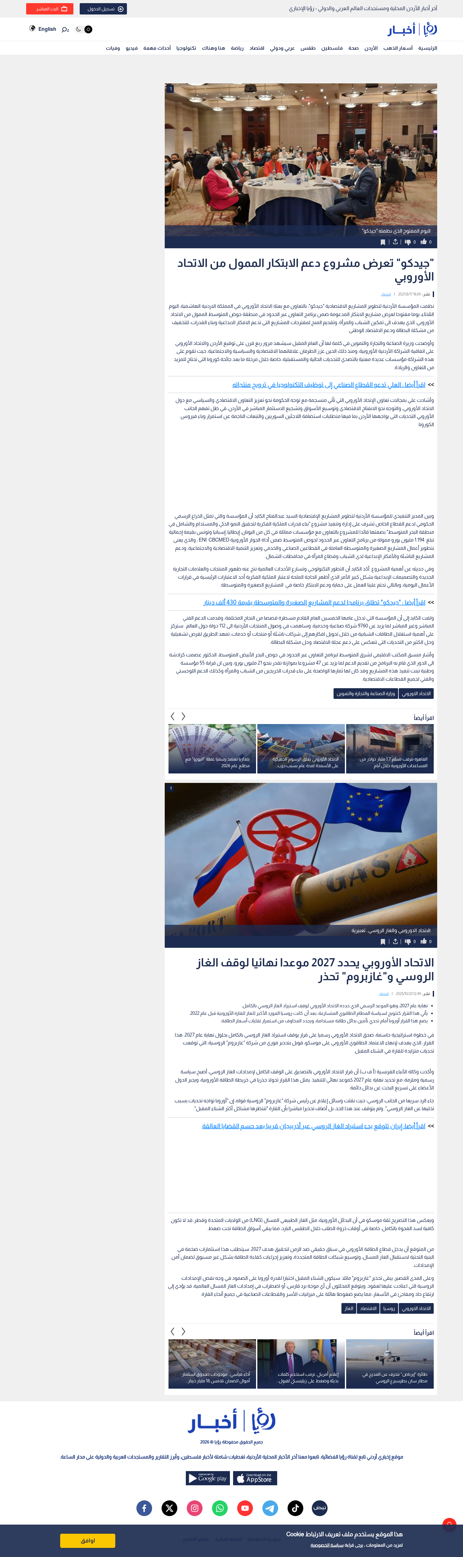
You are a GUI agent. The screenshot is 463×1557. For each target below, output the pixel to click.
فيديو (132, 48)
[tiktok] (295, 1508)
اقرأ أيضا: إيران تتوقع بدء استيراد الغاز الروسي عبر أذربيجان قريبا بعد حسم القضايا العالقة (313, 1125)
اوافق (88, 1540)
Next (172, 716)
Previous (183, 716)
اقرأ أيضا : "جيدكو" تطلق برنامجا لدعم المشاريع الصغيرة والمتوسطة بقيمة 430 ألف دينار (314, 602)
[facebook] (144, 1508)
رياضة (237, 48)
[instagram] (195, 1508)
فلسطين (332, 48)
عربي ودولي (282, 48)
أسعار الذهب (398, 48)
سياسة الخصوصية (327, 1545)
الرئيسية (427, 48)
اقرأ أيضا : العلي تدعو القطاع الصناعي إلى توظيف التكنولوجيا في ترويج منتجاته (328, 384)
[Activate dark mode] (83, 29)
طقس (308, 48)
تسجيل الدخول (101, 8)
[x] (169, 1508)
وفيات (113, 48)
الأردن (371, 48)
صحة (353, 48)
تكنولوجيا (186, 48)
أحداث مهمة (157, 48)
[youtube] (245, 1508)
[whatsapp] (220, 1508)
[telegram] (270, 1508)
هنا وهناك (213, 48)
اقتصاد (256, 48)
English (47, 29)
